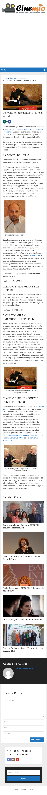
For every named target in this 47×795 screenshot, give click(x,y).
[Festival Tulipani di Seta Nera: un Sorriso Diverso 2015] (23, 635)
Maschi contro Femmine (18, 435)
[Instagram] (13, 759)
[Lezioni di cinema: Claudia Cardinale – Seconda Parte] (23, 543)
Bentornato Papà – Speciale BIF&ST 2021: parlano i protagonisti (22, 526)
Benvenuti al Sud (17, 438)
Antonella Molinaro (24, 668)
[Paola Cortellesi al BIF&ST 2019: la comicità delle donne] (23, 575)
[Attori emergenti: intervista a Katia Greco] (23, 606)
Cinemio (16, 790)
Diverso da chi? (35, 256)
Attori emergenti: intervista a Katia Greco (23, 619)
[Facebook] (9, 759)
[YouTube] (17, 759)
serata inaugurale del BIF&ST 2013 (20, 129)
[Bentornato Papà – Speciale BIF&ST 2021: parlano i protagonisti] (23, 512)
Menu (3, 70)
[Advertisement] (23, 42)
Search (23, 778)
